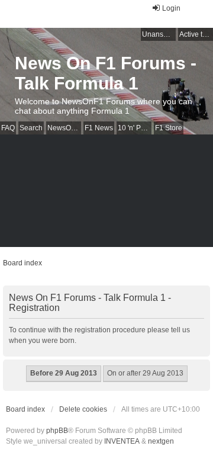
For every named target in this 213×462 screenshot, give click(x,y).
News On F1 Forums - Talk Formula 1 (105, 73)
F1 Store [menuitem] (168, 128)
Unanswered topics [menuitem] (159, 34)
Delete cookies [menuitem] (83, 409)
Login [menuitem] (171, 8)
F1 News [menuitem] (99, 128)
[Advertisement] (106, 193)
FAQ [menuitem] (8, 128)
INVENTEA (122, 441)
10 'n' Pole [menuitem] (134, 128)
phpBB (57, 430)
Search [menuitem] (31, 128)
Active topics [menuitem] (196, 34)
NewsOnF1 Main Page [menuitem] (64, 128)
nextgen (161, 441)
